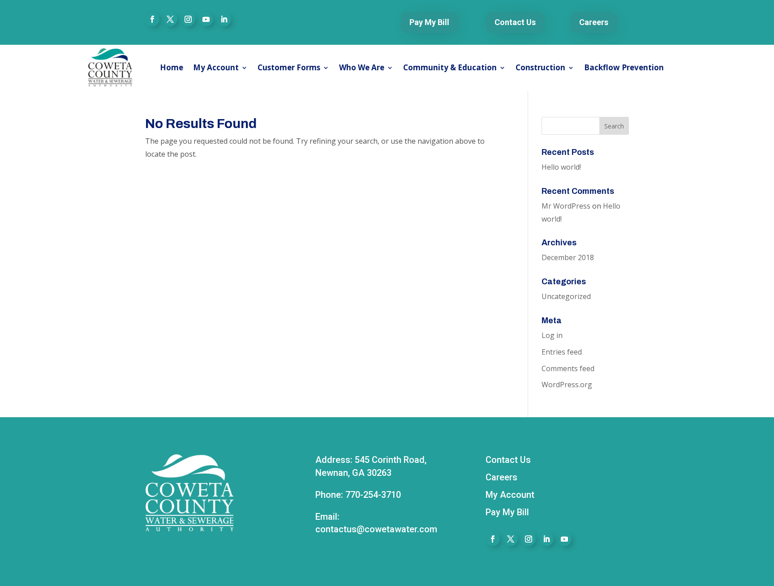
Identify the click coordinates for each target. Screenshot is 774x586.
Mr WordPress (566, 206)
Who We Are (361, 67)
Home (171, 67)
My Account (216, 67)
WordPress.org (567, 384)
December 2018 (568, 257)
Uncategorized (566, 296)
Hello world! (561, 167)
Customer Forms (289, 67)
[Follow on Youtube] (206, 19)
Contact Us (515, 22)
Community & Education (450, 67)
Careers (593, 22)
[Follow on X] (170, 19)
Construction (540, 67)
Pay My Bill (429, 22)
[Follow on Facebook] (152, 19)
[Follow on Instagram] (188, 19)
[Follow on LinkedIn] (224, 19)
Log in (552, 335)
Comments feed (568, 368)
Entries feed (562, 352)
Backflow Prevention (624, 67)
